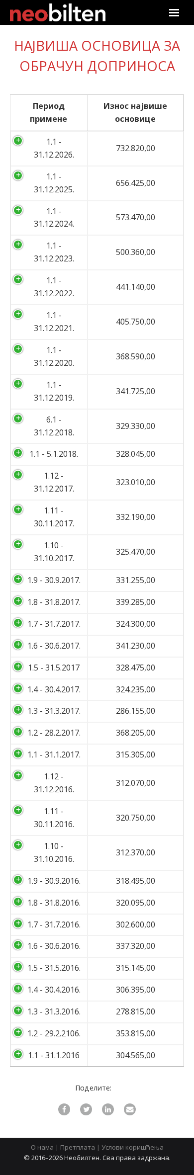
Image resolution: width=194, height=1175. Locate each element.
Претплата (77, 1147)
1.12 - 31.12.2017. (54, 482)
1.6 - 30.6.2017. (54, 645)
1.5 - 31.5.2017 (54, 667)
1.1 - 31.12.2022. (54, 287)
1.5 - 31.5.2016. (54, 967)
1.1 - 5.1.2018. (53, 453)
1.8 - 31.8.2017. (54, 601)
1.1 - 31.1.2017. (54, 754)
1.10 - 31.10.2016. (54, 852)
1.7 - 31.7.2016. (54, 924)
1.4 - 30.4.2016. (54, 989)
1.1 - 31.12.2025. (54, 183)
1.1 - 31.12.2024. (54, 218)
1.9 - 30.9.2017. (54, 580)
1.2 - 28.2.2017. (54, 732)
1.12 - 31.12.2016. (54, 783)
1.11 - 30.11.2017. (54, 517)
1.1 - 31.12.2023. (54, 252)
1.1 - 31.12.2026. (54, 148)
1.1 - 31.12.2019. (54, 391)
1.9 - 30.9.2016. (54, 880)
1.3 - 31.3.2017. (54, 710)
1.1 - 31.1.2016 (54, 1055)
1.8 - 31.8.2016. (54, 902)
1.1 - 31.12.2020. (54, 356)
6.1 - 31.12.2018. (54, 426)
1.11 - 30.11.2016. (54, 818)
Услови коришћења (132, 1147)
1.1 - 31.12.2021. (54, 322)
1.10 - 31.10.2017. (54, 552)
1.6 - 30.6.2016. (54, 945)
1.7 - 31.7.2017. (54, 623)
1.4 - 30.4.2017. (54, 689)
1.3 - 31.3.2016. (54, 1011)
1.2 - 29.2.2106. (54, 1033)
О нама (42, 1147)
